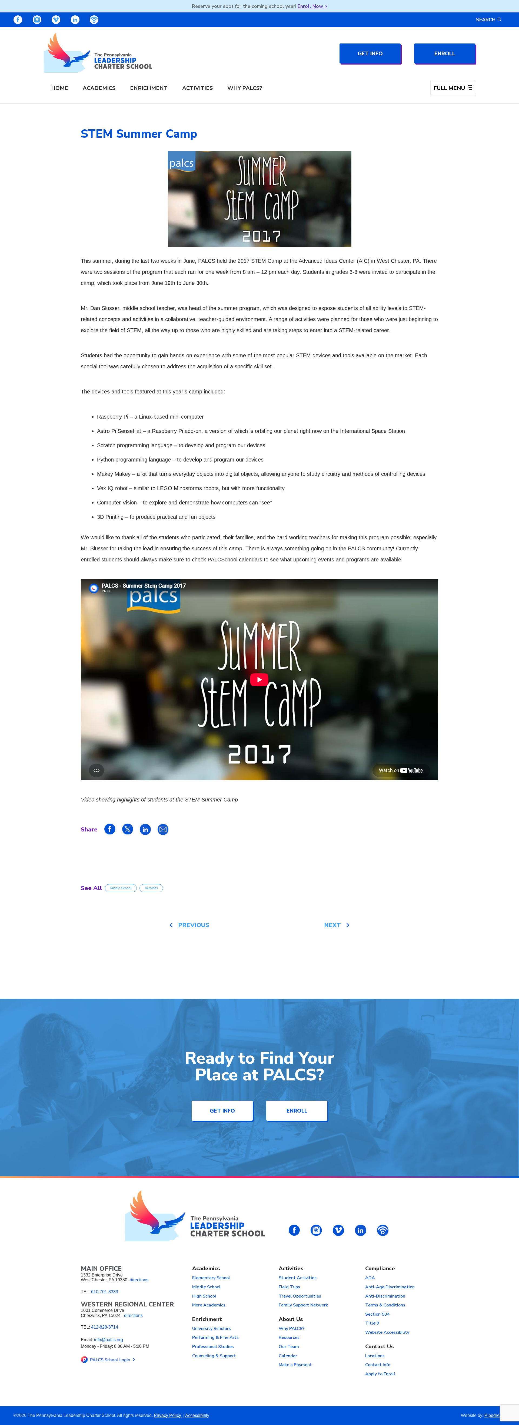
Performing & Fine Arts (215, 1337)
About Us (291, 1319)
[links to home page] (98, 53)
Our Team (289, 1347)
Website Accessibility (387, 1332)
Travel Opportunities (300, 1296)
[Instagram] (37, 19)
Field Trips (289, 1287)
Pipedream (494, 1415)
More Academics (208, 1305)
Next (332, 925)
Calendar (288, 1356)
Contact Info (377, 1365)
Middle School (120, 888)
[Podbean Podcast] (94, 19)
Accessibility (197, 1415)
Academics (99, 88)
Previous (193, 925)
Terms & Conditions (385, 1305)
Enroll (444, 53)
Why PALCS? (244, 88)
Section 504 (377, 1314)
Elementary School (211, 1278)
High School (204, 1296)
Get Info (370, 53)
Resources (289, 1337)
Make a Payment (295, 1365)
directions (139, 1280)
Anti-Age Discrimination (390, 1287)
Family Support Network (303, 1305)
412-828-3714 (104, 1327)
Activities (197, 88)
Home (59, 88)
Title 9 (372, 1323)
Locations (375, 1356)
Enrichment (149, 88)
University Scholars (211, 1328)
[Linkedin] (75, 19)
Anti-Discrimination (385, 1296)
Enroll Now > (312, 6)
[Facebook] (18, 19)
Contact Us (379, 1346)
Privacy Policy (168, 1415)
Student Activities (298, 1278)
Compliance (380, 1268)
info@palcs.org (108, 1340)
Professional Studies (213, 1347)
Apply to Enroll (380, 1374)
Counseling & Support (214, 1356)
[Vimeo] (56, 19)
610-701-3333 (104, 1291)
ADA (370, 1278)
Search (485, 19)
